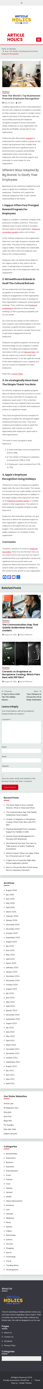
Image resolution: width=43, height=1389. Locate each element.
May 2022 (10, 1036)
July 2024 (10, 993)
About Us (8, 1332)
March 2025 (11, 963)
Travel (8, 1261)
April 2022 (10, 1040)
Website (5, 766)
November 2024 (13, 980)
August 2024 (11, 989)
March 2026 (11, 912)
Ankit (19, 103)
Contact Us (8, 1337)
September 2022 (13, 1019)
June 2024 (10, 997)
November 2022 (13, 1015)
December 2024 (12, 976)
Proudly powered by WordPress (16, 1380)
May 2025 (10, 954)
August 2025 (11, 942)
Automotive (11, 1158)
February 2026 (12, 916)
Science (9, 1239)
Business (6, 92)
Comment (6, 719)
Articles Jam (9, 1103)
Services (9, 1244)
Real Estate (11, 1235)
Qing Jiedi (7, 1112)
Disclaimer (8, 1341)
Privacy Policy (10, 1345)
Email (4, 756)
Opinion (9, 1226)
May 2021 (10, 1079)
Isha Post (7, 1116)
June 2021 (10, 1075)
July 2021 (10, 1070)
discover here (29, 352)
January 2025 (11, 972)
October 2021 (12, 1057)
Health (8, 1196)
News (8, 1222)
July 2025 (10, 946)
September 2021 (13, 1062)
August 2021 (11, 1066)
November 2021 (13, 1053)
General (9, 1192)
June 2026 (10, 899)
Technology (11, 1256)
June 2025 (10, 950)
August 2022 (11, 1023)
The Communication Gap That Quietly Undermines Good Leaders (20, 627)
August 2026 (11, 890)
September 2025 (13, 937)
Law (8, 1209)
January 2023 (11, 1010)
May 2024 (10, 1002)
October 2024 (12, 984)
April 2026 (10, 907)
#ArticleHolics (11, 1153)
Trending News (12, 1265)
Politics (9, 1231)
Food (8, 1184)
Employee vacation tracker (18, 501)
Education (10, 1166)
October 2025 (12, 933)
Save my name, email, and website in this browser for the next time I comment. (18, 779)
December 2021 (12, 1049)
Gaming (9, 1188)
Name (4, 747)
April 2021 (10, 1083)
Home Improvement (14, 1201)
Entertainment (12, 1171)
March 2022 (11, 1045)
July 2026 (10, 894)
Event (8, 1175)
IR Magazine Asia (11, 1108)
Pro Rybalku (9, 1125)
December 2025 (12, 924)
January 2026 (11, 920)
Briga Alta (8, 1120)
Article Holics (15, 37)
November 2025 (13, 929)
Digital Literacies (10, 1133)
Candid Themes (25, 1383)
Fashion (9, 1179)
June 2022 (10, 1032)
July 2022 (10, 1027)
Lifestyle (9, 1214)
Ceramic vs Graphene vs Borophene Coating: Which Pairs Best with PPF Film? (21, 674)
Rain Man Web (10, 1129)
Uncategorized (12, 1269)
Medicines (10, 1218)
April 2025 (10, 959)
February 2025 (12, 967)
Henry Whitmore (26, 635)
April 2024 (10, 1006)
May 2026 (10, 903)
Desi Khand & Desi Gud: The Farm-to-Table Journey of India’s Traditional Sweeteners (21, 846)
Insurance (10, 1205)
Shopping (10, 1248)
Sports (8, 1252)
